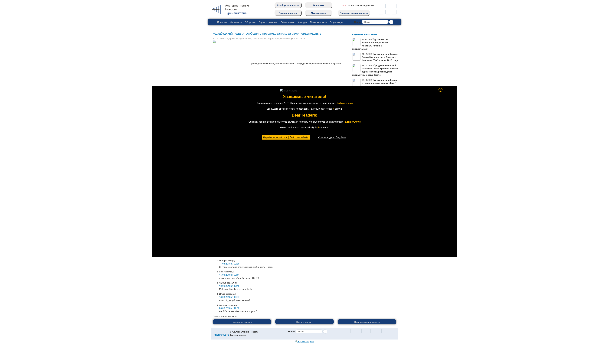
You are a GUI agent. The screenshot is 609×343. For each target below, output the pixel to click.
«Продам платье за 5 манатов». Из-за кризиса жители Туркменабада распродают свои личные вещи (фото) (375, 70)
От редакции (336, 22)
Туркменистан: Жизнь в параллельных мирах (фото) (379, 81)
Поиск (357, 21)
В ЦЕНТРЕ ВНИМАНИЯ (364, 34)
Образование (288, 22)
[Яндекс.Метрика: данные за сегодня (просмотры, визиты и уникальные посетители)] (304, 341)
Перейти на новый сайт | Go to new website (285, 137)
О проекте (318, 5)
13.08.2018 (218, 38)
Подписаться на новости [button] (367, 321)
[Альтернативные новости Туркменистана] (232, 9)
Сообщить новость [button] (242, 321)
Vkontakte (387, 12)
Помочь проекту (288, 12)
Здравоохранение (268, 22)
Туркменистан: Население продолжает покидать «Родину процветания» (370, 44)
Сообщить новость (288, 5)
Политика (222, 22)
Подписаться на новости (354, 12)
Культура (302, 22)
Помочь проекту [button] (304, 321)
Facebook (394, 12)
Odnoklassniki (381, 6)
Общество (250, 22)
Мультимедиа (318, 12)
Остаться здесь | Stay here (332, 137)
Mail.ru (387, 6)
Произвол (285, 38)
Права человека (318, 22)
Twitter (381, 12)
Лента (256, 38)
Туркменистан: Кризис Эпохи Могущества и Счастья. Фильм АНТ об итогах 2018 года (380, 57)
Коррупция (273, 38)
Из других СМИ (243, 38)
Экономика (236, 22)
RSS (394, 6)
